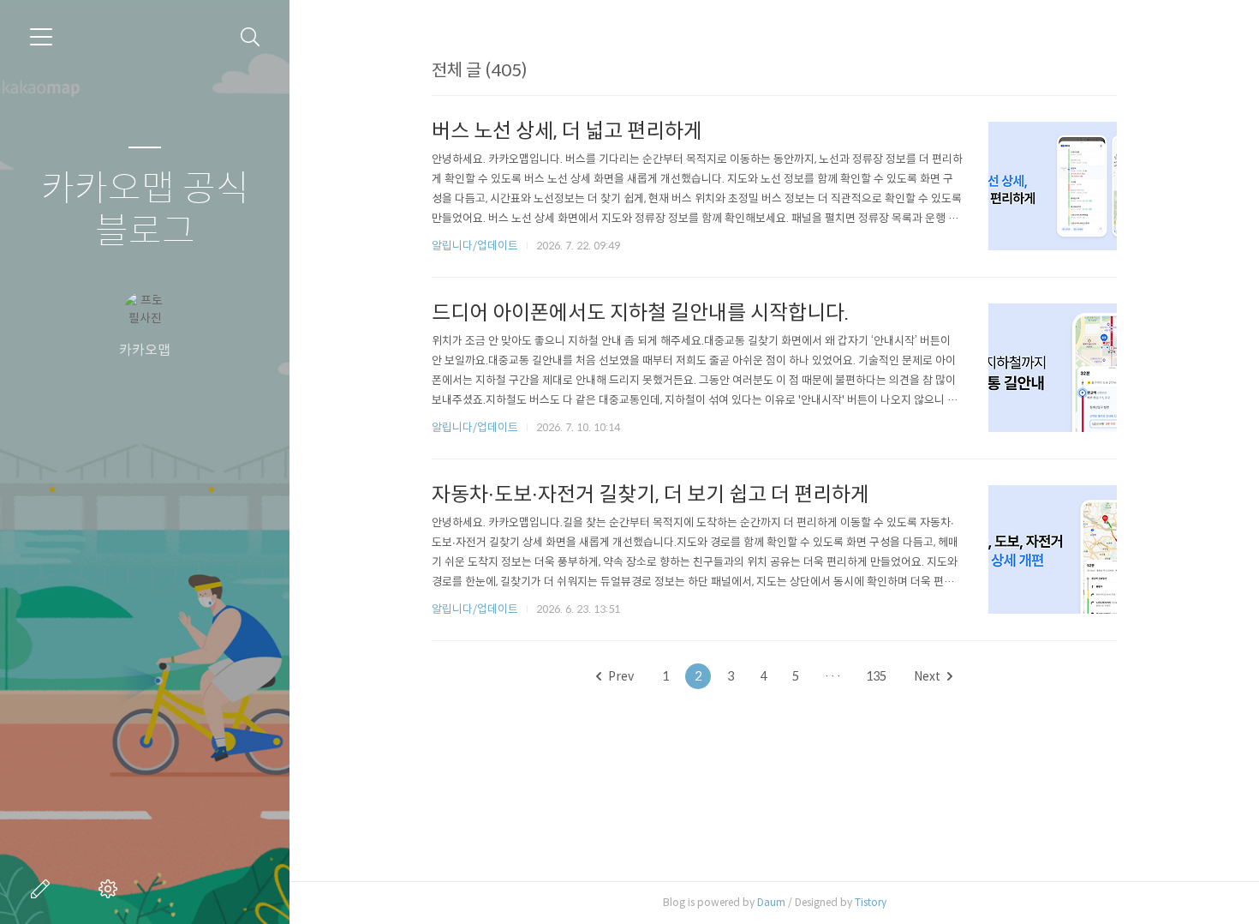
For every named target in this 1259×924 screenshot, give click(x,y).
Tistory (870, 902)
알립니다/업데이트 (475, 245)
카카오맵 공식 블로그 (145, 210)
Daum (771, 902)
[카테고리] (41, 37)
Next (927, 676)
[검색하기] (250, 37)
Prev (621, 676)
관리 (111, 889)
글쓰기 (43, 889)
